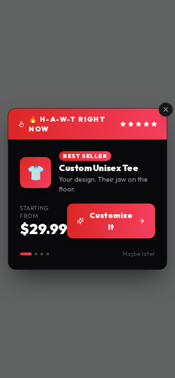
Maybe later (138, 253)
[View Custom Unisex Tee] (26, 253)
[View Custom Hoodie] (36, 253)
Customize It (111, 221)
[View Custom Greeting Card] (47, 253)
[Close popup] (165, 109)
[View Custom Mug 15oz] (41, 253)
